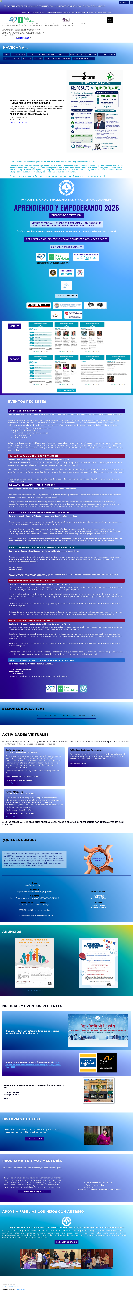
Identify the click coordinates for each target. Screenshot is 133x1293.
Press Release (25, 37)
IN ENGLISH (124, 2)
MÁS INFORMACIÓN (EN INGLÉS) (34, 1192)
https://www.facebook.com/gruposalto (34, 891)
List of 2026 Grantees (22, 38)
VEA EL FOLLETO (34, 990)
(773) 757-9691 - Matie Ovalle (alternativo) (34, 915)
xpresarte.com (21, 1289)
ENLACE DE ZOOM (18, 122)
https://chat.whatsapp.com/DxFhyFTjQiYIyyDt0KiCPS (34, 898)
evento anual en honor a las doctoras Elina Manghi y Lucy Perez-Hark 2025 (33, 1064)
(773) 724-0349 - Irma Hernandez (34, 910)
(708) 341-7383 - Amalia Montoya (34, 904)
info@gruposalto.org (34, 885)
